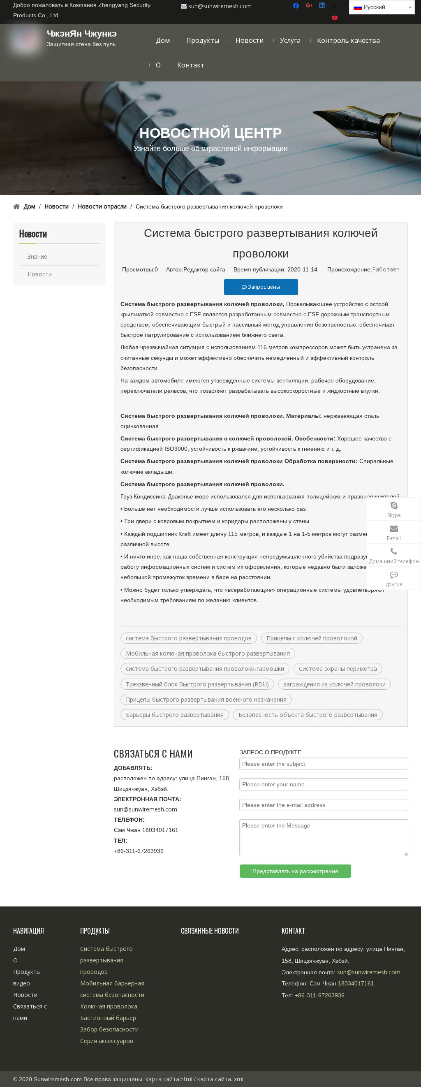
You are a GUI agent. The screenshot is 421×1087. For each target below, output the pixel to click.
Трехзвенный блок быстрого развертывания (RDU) (197, 684)
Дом (19, 949)
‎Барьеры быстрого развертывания (175, 714)
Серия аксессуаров (106, 1041)
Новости (40, 274)
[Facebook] (297, 6)
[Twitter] (335, 6)
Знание (37, 256)
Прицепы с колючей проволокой (311, 638)
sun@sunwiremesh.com (145, 809)
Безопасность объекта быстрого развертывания (307, 714)
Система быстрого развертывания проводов (106, 960)
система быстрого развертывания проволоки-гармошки (205, 668)
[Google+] (310, 6)
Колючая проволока (108, 1006)
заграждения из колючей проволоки (335, 684)
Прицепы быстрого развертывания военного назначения (206, 699)
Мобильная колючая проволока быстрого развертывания (208, 653)
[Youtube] (335, 17)
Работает (386, 269)
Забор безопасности (109, 1029)
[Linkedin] (322, 6)
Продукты (27, 972)
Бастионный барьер (108, 1018)
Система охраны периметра (338, 668)
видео (21, 983)
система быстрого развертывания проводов (189, 638)
